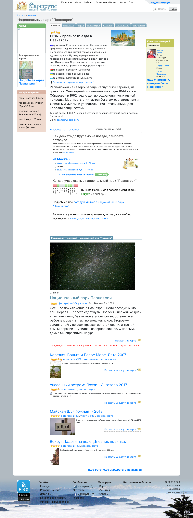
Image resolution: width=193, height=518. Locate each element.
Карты (123, 2)
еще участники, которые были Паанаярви (158, 83)
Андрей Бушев (162, 66)
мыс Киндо (25, 119)
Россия (21, 15)
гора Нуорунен (27, 98)
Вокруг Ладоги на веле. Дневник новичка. (88, 441)
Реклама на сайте (50, 490)
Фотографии (93, 25)
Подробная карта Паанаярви (31, 81)
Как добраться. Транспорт (64, 129)
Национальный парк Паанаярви (81, 297)
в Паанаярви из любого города (76, 174)
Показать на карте (125, 340)
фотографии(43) (70, 415)
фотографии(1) (69, 389)
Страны (103, 493)
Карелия (32, 15)
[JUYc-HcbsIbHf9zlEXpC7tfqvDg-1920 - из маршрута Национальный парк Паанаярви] (92, 266)
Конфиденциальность (53, 497)
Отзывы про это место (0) (108, 129)
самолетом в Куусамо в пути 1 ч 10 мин (75, 170)
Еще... (132, 2)
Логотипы (45, 493)
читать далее (68, 152)
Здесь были (153, 45)
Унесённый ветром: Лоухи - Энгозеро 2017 (88, 385)
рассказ (82, 303)
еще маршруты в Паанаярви (122, 469)
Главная (55, 25)
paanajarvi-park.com (68, 119)
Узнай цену (101, 174)
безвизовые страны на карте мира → (74, 82)
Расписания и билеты (137, 482)
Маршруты (66, 2)
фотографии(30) (68, 303)
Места (78, 2)
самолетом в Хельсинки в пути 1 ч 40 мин (76, 163)
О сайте (43, 482)
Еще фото (95, 469)
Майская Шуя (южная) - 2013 (76, 411)
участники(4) (91, 359)
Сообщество (122, 25)
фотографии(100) (70, 445)
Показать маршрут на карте (120, 370)
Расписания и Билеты (106, 2)
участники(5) (87, 415)
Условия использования (54, 501)
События (88, 2)
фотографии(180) (72, 359)
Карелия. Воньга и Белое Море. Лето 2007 (88, 355)
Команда (45, 486)
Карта (81, 25)
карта (113, 359)
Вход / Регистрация (160, 2)
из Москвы (61, 159)
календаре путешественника (89, 218)
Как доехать (139, 25)
